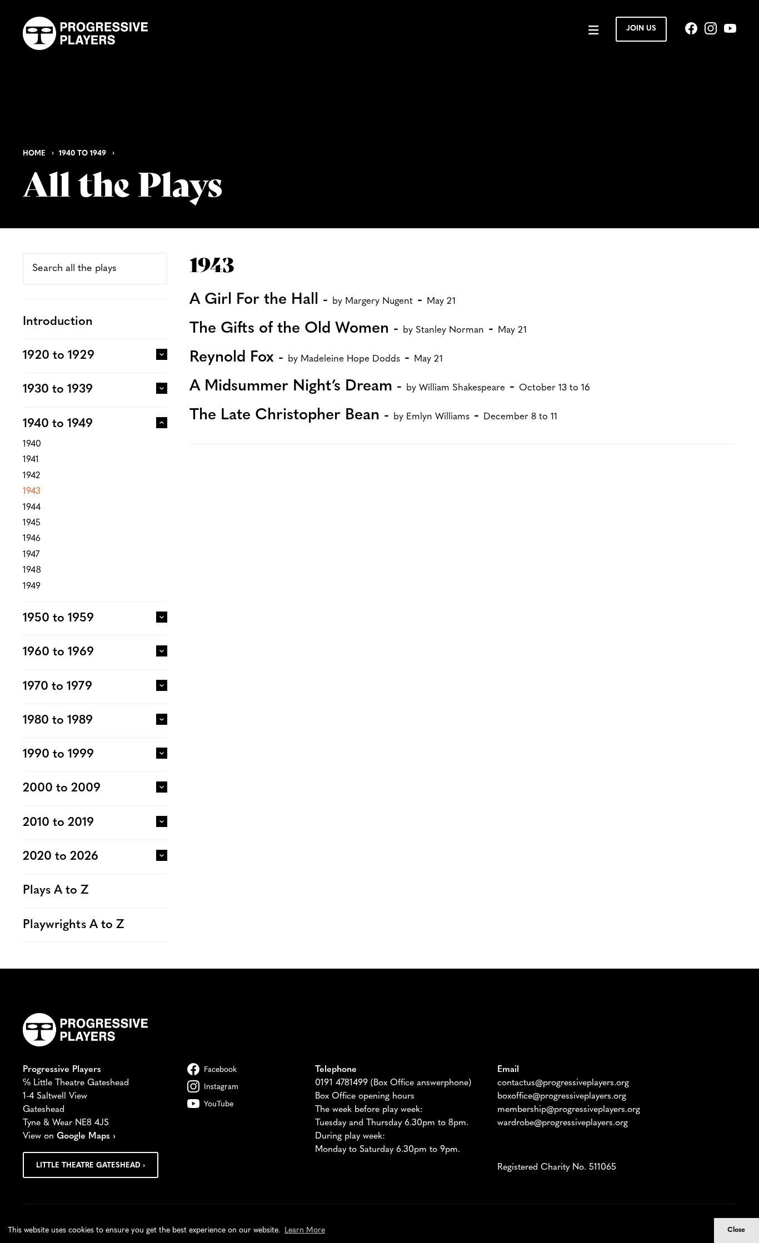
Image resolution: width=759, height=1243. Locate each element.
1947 (31, 554)
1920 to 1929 (58, 355)
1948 (32, 570)
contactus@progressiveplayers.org (563, 1083)
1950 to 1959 (58, 618)
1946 (32, 538)
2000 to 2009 (62, 788)
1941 (31, 459)
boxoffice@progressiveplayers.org (561, 1096)
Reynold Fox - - (316, 357)
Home (34, 153)
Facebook (220, 1070)
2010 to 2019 (58, 822)
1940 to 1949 (82, 153)
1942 (31, 476)
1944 (32, 507)
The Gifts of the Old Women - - (358, 329)
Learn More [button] (304, 1230)
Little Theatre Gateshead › (90, 1165)
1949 (32, 586)
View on (69, 1136)
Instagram (221, 1087)
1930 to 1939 (58, 389)
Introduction (58, 321)
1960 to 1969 (58, 652)
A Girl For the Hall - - (322, 300)
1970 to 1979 (57, 686)
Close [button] (736, 1230)
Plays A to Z (55, 890)
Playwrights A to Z (73, 925)
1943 (32, 491)
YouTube (218, 1104)
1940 (32, 444)
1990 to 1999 (58, 754)
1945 (32, 523)
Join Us (641, 28)
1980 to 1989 (58, 720)
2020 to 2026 (60, 856)
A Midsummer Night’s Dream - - (389, 386)
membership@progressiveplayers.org (568, 1109)
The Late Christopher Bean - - (373, 415)
